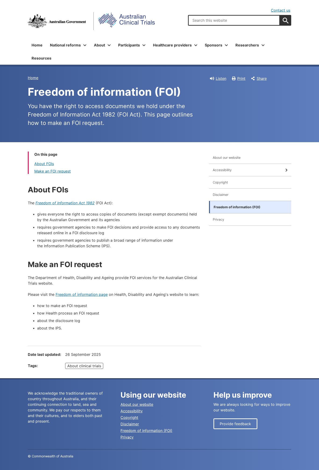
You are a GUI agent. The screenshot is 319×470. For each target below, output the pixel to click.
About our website (227, 157)
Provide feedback (235, 423)
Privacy (218, 219)
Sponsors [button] (213, 45)
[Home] (57, 21)
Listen (221, 78)
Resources (41, 58)
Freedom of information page (82, 294)
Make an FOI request (52, 171)
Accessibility (222, 170)
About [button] (99, 45)
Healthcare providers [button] (172, 45)
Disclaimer (220, 195)
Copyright (220, 182)
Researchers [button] (247, 45)
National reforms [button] (65, 45)
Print (241, 78)
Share (262, 78)
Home (37, 45)
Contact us (280, 10)
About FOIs (44, 163)
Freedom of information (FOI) (237, 207)
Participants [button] (129, 45)
